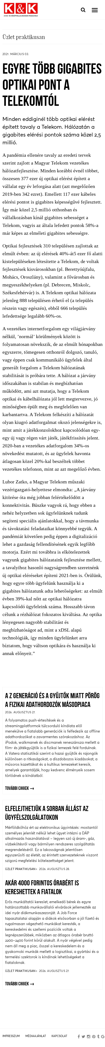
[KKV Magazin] (20, 10)
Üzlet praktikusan (20, 869)
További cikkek (17, 788)
